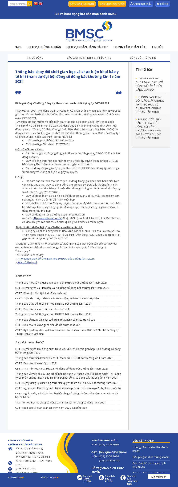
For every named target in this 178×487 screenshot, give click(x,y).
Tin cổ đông (35, 57)
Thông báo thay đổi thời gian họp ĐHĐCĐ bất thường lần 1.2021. (56, 258)
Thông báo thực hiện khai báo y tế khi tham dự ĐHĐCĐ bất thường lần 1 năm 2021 (64, 358)
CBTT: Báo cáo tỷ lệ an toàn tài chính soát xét (42, 309)
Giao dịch (110, 479)
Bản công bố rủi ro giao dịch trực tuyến (149, 465)
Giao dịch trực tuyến (112, 3)
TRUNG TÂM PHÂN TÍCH (129, 48)
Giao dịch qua (132, 480)
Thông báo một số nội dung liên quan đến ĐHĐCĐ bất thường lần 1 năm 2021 (61, 282)
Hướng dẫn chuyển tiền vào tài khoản (150, 449)
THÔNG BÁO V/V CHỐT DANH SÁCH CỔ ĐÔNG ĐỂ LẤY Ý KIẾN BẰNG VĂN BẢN (149, 84)
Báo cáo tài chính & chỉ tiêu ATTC (89, 57)
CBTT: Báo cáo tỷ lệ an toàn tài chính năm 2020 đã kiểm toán (51, 407)
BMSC (18, 48)
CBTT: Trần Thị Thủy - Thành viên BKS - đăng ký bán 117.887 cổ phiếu (57, 298)
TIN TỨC (158, 47)
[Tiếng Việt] (36, 3)
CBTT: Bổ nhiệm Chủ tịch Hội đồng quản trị (40, 293)
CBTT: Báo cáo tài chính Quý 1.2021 (36, 363)
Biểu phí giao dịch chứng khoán (150, 457)
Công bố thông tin (143, 57)
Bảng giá (87, 479)
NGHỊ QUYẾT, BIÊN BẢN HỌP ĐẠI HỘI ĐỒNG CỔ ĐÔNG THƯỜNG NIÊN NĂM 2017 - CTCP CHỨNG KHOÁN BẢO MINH (148, 128)
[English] (40, 3)
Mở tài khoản (158, 476)
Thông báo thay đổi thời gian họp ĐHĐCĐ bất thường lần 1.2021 (53, 303)
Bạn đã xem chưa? (29, 342)
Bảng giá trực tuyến (82, 3)
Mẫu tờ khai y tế (27, 262)
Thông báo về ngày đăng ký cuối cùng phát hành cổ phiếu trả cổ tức (55, 319)
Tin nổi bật (144, 69)
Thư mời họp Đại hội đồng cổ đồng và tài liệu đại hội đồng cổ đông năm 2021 (60, 402)
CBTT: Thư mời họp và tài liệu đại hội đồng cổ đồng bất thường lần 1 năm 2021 (61, 368)
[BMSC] (89, 31)
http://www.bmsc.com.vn (47, 218)
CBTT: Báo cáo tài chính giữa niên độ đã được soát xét (47, 325)
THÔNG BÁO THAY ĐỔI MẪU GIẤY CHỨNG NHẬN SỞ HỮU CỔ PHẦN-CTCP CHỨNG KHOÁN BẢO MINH (150, 104)
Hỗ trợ (163, 3)
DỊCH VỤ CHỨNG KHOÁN (44, 48)
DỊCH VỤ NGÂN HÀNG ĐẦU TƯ (87, 47)
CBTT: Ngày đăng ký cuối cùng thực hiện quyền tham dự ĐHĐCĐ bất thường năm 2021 (66, 382)
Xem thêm (23, 276)
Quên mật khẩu (142, 3)
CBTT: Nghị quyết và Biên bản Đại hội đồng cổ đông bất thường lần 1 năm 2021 (62, 287)
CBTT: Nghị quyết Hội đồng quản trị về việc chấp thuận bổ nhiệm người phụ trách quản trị (68, 388)
